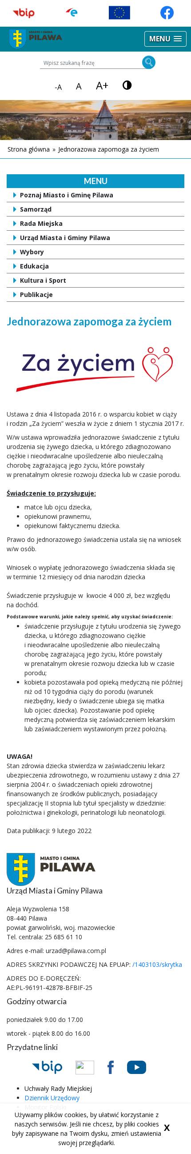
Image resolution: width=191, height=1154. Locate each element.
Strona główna (29, 149)
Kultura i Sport (43, 280)
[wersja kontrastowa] (127, 85)
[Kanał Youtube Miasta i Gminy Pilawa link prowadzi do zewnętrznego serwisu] (143, 1066)
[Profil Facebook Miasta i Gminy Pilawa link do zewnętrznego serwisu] (117, 1066)
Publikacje (36, 294)
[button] (165, 39)
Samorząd (36, 209)
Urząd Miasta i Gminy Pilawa (65, 237)
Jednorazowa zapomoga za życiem (108, 149)
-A (58, 87)
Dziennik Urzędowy (52, 1098)
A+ (102, 85)
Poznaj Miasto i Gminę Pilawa (66, 195)
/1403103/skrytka (157, 964)
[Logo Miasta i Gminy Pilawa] (35, 38)
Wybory (32, 252)
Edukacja (34, 266)
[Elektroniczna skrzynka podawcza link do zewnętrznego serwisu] (91, 1067)
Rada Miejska (41, 223)
